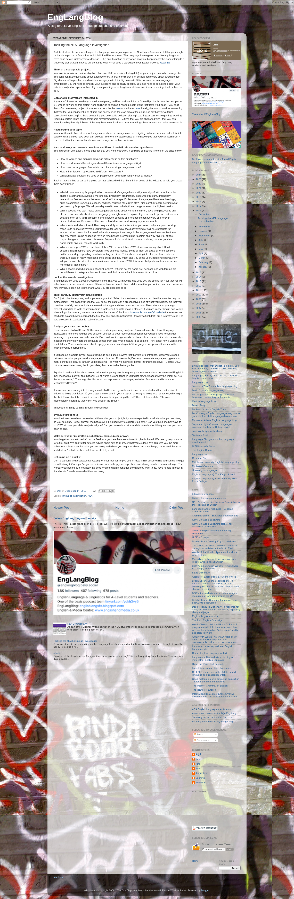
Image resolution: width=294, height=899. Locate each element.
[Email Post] (94, 491)
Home (119, 507)
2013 (199, 281)
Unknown (200, 778)
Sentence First (200, 435)
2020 (199, 192)
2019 (199, 197)
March (202, 258)
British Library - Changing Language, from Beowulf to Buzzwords (214, 601)
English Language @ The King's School (213, 474)
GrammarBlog (199, 458)
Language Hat (199, 454)
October (203, 231)
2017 (199, 206)
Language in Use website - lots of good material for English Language (213, 658)
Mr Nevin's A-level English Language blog (214, 420)
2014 (199, 277)
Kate (197, 764)
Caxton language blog (204, 401)
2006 (199, 312)
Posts (199, 734)
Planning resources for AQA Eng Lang (212, 721)
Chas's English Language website (210, 653)
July (201, 240)
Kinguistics (201, 773)
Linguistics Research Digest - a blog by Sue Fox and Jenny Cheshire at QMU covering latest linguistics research (215, 369)
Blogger (205, 890)
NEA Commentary (77, 624)
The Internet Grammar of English (210, 685)
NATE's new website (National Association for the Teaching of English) (216, 503)
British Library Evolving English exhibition (214, 541)
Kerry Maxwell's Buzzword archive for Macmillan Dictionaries (212, 525)
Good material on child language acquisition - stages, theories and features (215, 680)
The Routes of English (204, 690)
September (205, 235)
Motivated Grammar (203, 466)
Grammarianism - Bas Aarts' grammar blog (215, 515)
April (201, 253)
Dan (197, 759)
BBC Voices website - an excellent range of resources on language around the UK (215, 594)
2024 (199, 174)
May (201, 249)
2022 (199, 183)
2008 (199, 303)
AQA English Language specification (211, 709)
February (204, 262)
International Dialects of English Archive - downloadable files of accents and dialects (214, 695)
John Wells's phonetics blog (207, 431)
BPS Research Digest (203, 446)
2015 (199, 272)
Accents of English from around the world (214, 577)
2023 (199, 179)
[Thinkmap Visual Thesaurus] (205, 830)
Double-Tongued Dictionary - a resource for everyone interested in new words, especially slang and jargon (216, 610)
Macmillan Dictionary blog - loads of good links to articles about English (214, 560)
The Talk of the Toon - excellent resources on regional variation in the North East (215, 547)
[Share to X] (106, 491)
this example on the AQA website (146, 312)
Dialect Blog (198, 405)
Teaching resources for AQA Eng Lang (212, 717)
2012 (199, 286)
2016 (199, 210)
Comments (202, 740)
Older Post (176, 507)
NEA (90, 496)
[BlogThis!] (103, 491)
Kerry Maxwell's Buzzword (206, 519)
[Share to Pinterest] (113, 491)
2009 (199, 299)
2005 (199, 317)
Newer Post (61, 507)
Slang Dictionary (201, 572)
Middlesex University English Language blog (216, 462)
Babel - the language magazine (209, 498)
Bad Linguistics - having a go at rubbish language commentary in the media (213, 395)
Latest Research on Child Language (211, 668)
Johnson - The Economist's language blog (214, 386)
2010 (199, 294)
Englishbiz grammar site (205, 616)
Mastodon (58, 877)
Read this (165, 62)
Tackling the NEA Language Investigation (75, 641)
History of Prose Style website (208, 664)
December (204, 214)
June (202, 244)
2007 (199, 308)
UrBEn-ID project (201, 537)
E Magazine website (203, 494)
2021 (199, 188)
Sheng (56, 653)
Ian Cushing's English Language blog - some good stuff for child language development (216, 414)
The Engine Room (202, 450)
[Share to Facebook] (110, 491)
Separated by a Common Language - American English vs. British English (212, 425)
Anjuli (198, 754)
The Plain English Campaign (207, 620)
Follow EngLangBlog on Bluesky (74, 518)
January (203, 267)
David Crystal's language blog (208, 390)
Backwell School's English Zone (209, 409)
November (204, 226)
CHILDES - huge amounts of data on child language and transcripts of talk (214, 673)
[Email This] (100, 491)
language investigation (74, 496)
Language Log (200, 382)
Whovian (200, 782)
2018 (199, 201)
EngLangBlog (75, 17)
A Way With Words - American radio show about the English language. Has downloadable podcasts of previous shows (215, 640)
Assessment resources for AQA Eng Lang (214, 713)
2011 (199, 290)
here (118, 108)
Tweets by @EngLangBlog (206, 114)
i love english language (204, 470)
